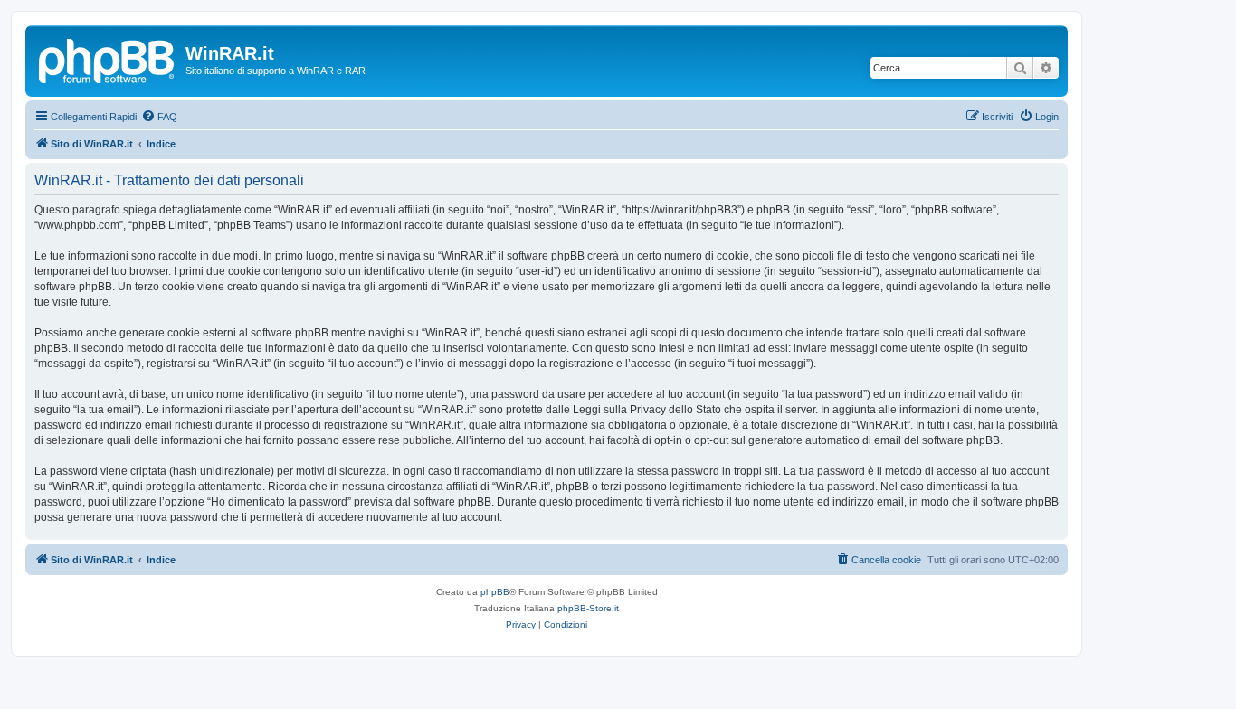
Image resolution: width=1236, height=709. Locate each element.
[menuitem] (159, 117)
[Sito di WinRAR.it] (107, 59)
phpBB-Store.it (588, 608)
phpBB (494, 592)
